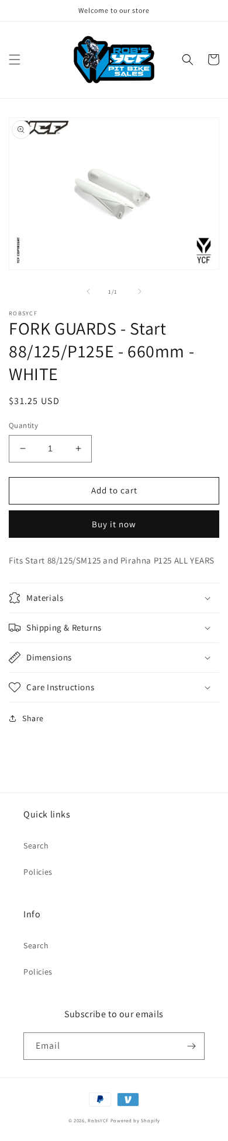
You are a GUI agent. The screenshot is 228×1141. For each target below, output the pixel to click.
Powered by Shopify (135, 1120)
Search (36, 845)
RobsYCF (98, 1120)
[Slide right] (140, 291)
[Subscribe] (191, 1046)
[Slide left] (88, 291)
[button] (14, 59)
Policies (38, 872)
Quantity (23, 425)
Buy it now (114, 524)
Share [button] (33, 718)
